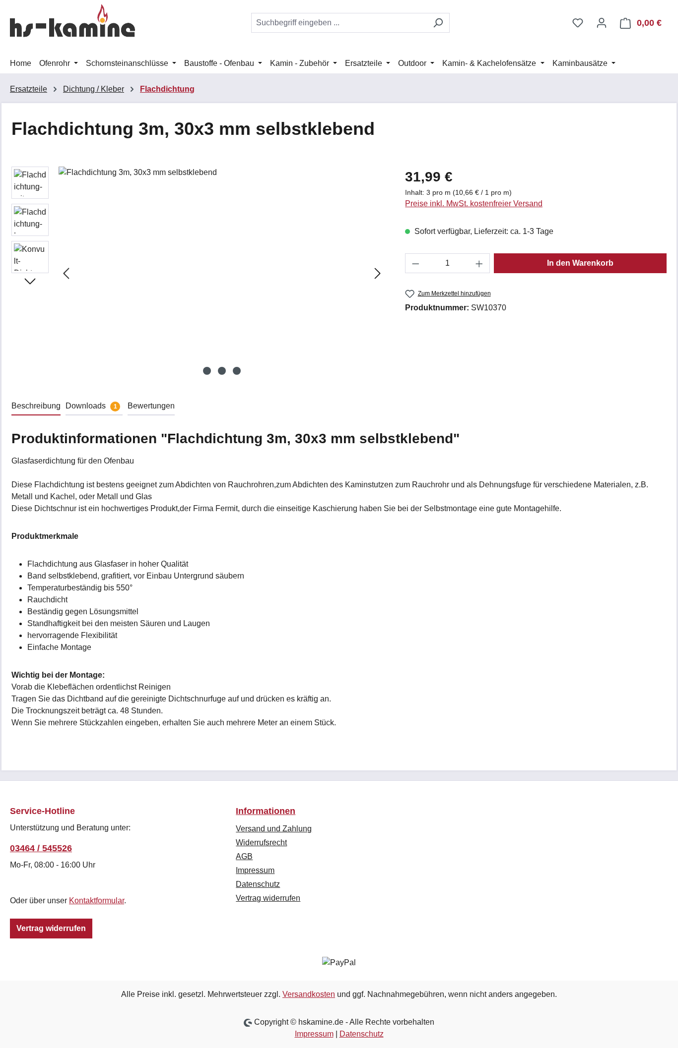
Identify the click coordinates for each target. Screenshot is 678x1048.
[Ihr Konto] (601, 23)
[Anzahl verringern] (415, 263)
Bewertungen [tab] (151, 406)
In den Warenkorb (580, 263)
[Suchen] (438, 23)
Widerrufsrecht (261, 842)
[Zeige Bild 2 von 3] (222, 371)
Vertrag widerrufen (51, 928)
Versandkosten (308, 994)
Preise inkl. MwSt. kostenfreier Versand (473, 203)
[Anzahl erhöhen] (479, 263)
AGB (244, 856)
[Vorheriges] (66, 273)
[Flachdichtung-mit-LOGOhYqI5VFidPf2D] (222, 273)
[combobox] (339, 23)
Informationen (265, 811)
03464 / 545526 (41, 848)
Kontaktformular (96, 900)
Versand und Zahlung (274, 828)
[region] (198, 273)
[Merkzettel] (578, 23)
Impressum (255, 870)
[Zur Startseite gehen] (72, 21)
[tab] (36, 406)
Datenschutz (258, 884)
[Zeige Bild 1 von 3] (207, 371)
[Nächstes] (377, 273)
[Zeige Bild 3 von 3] (237, 371)
